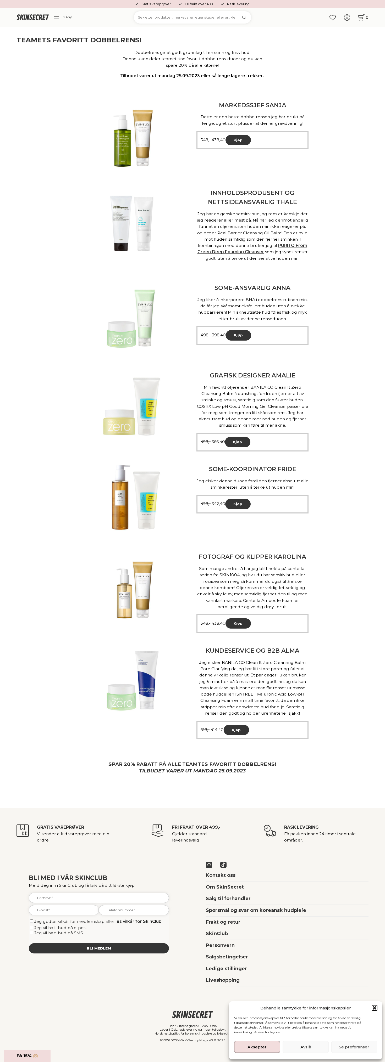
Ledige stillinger (226, 968)
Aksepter (257, 1046)
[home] (32, 17)
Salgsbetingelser (227, 957)
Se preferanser (354, 1046)
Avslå (305, 1046)
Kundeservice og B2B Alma (252, 650)
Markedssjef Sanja (252, 105)
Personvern (220, 945)
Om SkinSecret (225, 887)
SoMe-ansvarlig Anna (252, 287)
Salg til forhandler (228, 898)
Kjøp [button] (238, 140)
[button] (374, 1007)
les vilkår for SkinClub (139, 921)
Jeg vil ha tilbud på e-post (60, 927)
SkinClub (217, 933)
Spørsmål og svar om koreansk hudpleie (256, 910)
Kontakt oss (220, 875)
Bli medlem (99, 948)
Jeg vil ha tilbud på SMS (58, 932)
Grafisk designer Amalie (252, 375)
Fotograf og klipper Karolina (252, 556)
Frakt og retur (223, 922)
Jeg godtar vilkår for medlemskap (69, 921)
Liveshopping (223, 980)
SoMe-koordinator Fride (252, 469)
